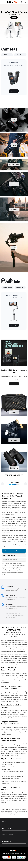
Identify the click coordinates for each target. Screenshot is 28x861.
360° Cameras (7, 55)
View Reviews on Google (12, 551)
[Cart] (24, 2)
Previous (2, 483)
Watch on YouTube (10, 555)
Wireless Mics (20, 287)
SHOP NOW (14, 384)
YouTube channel (18, 535)
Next (25, 483)
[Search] (22, 2)
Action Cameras (20, 55)
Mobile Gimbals (7, 287)
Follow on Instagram (11, 559)
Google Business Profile (18, 517)
